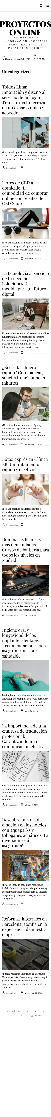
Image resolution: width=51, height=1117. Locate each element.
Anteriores (13, 1011)
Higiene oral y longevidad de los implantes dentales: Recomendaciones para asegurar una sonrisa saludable (24, 643)
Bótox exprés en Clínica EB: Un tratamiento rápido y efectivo (25, 464)
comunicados (12, 168)
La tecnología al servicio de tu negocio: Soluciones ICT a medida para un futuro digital (25, 283)
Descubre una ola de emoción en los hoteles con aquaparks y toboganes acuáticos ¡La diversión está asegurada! (25, 832)
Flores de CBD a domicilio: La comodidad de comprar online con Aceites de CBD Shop (25, 193)
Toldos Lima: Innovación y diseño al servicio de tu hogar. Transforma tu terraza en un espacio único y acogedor (23, 99)
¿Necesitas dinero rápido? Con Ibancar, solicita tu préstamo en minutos (24, 375)
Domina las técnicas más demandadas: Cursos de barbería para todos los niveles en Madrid (25, 549)
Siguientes (35, 1015)
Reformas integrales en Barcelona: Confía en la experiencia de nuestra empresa (24, 926)
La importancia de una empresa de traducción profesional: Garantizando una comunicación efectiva (24, 736)
